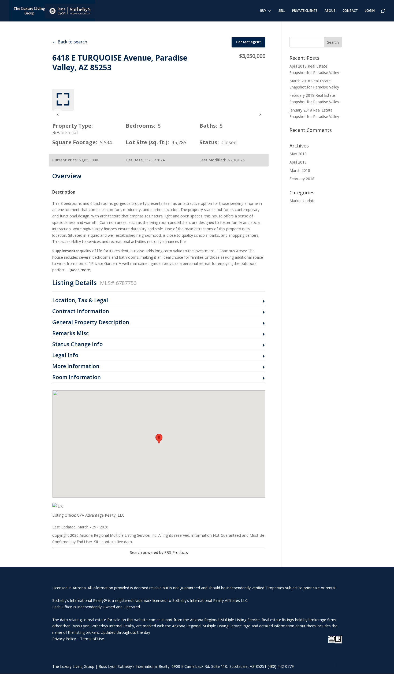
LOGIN (370, 11)
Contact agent (248, 42)
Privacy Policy (64, 638)
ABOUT (330, 11)
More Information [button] (75, 366)
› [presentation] (260, 113)
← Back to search (69, 42)
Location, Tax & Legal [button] (80, 300)
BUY (263, 11)
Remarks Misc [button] (70, 333)
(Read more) (80, 269)
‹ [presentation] (58, 113)
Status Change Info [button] (77, 344)
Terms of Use (92, 638)
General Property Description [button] (90, 322)
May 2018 (298, 153)
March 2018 (299, 170)
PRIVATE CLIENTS (305, 11)
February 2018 (301, 178)
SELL (281, 11)
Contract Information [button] (80, 311)
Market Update (302, 200)
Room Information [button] (76, 377)
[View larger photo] (63, 100)
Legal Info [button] (65, 355)
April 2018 (298, 162)
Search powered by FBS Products (159, 552)
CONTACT (350, 11)
